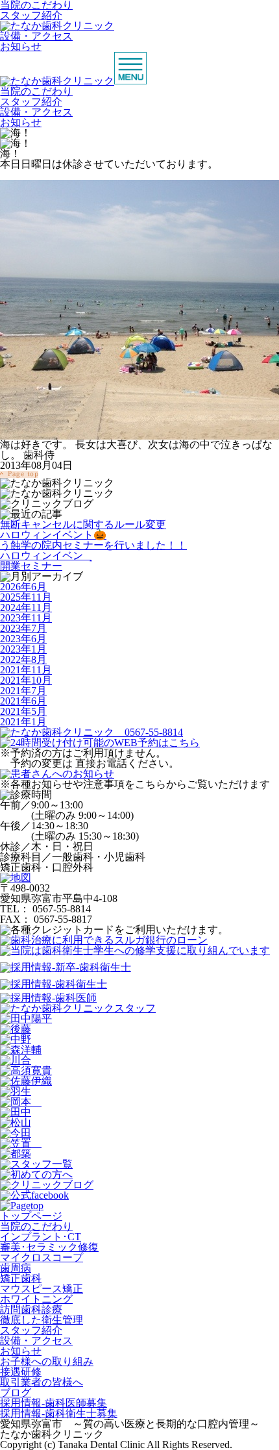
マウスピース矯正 (41, 1288)
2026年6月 (23, 586)
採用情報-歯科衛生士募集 (58, 1413)
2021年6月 (23, 700)
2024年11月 (26, 607)
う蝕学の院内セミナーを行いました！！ (93, 545)
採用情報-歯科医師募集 (53, 1402)
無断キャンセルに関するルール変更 (83, 524)
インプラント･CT (40, 1236)
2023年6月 (23, 638)
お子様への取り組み (46, 1361)
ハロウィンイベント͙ (45, 555)
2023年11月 (26, 617)
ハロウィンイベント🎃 (53, 534)
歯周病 (15, 1267)
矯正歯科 (21, 1278)
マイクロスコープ (41, 1257)
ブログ (15, 1392)
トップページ (31, 1215)
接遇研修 (21, 1371)
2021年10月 (26, 680)
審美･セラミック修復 (49, 1247)
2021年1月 (23, 721)
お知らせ (21, 46)
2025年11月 (26, 597)
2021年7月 (23, 690)
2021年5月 (23, 711)
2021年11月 (26, 669)
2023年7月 (23, 628)
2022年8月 (23, 659)
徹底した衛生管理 (41, 1319)
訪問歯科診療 (31, 1309)
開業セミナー (31, 565)
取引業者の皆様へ (41, 1382)
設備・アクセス (36, 36)
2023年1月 (23, 649)
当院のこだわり (36, 91)
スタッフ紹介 (31, 15)
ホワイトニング (36, 1299)
